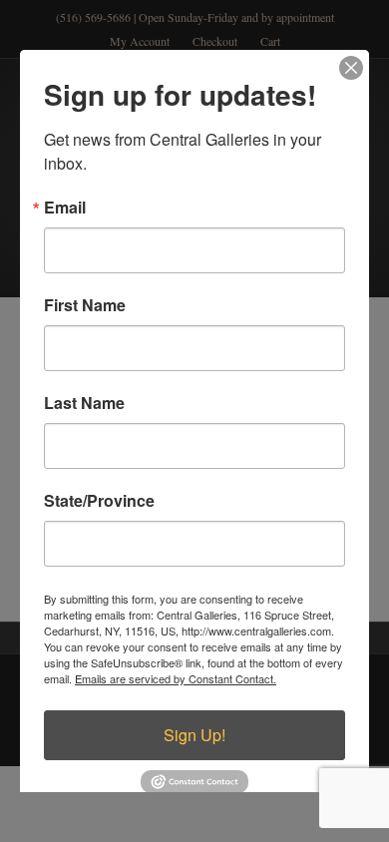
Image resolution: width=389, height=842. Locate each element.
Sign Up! (194, 734)
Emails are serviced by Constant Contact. (175, 678)
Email (65, 207)
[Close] (351, 68)
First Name (85, 305)
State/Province (99, 501)
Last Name (84, 403)
